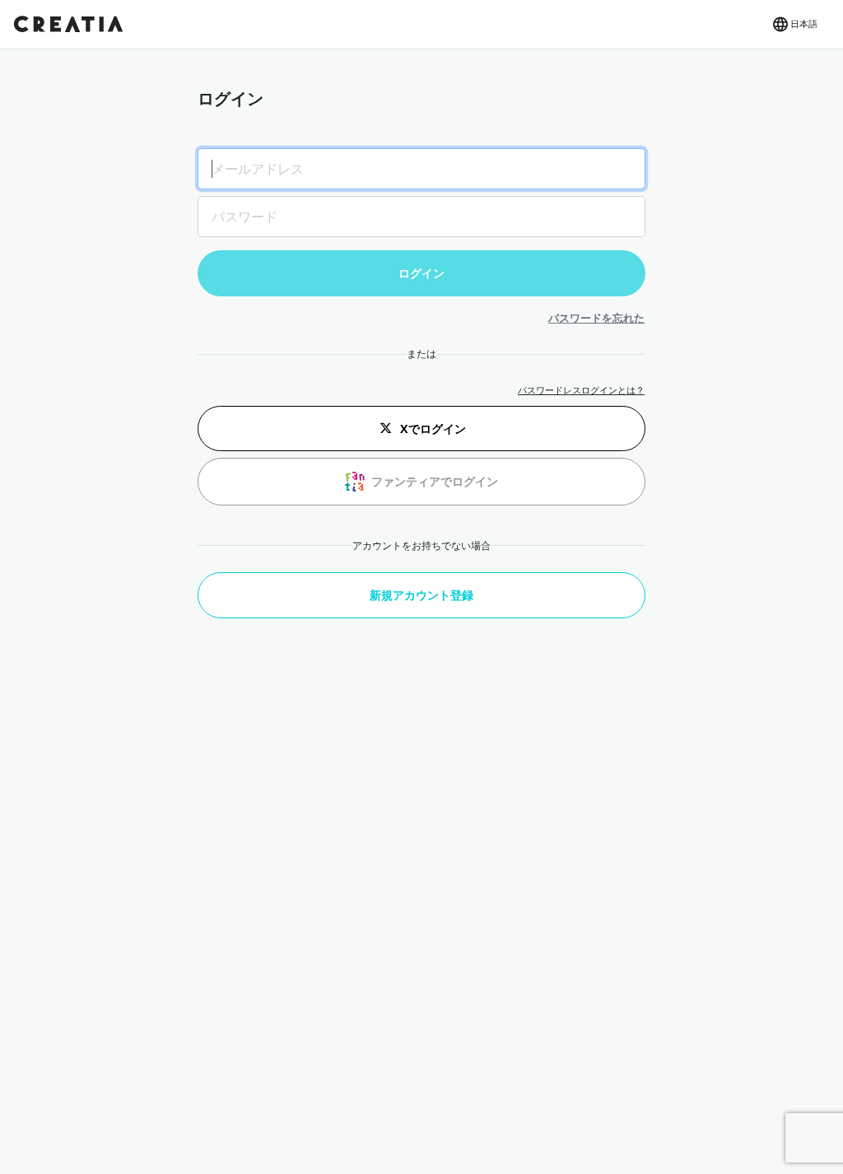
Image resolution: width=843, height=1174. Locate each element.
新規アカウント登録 (421, 595)
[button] (794, 25)
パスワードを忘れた (596, 317)
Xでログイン (433, 428)
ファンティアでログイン (434, 481)
